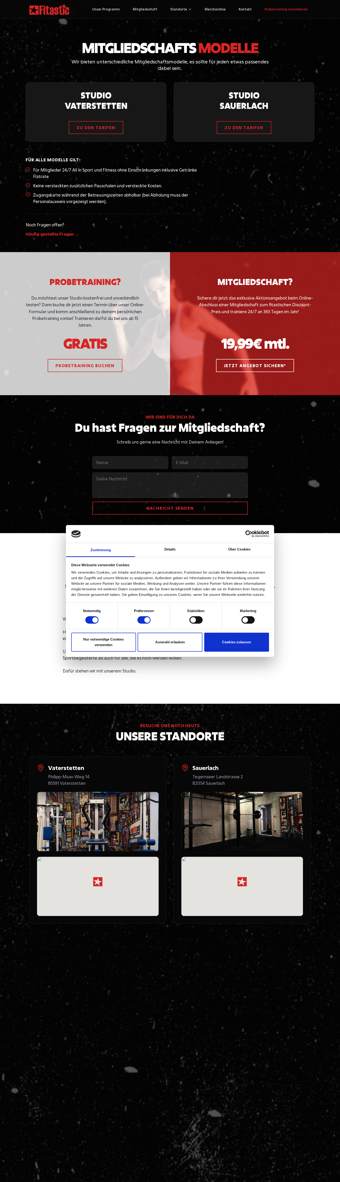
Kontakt (245, 9)
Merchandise (215, 9)
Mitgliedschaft (145, 9)
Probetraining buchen (85, 365)
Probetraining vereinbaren (286, 9)
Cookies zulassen (236, 642)
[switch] (144, 620)
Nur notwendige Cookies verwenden (103, 642)
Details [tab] (170, 549)
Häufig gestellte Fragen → (52, 234)
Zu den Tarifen (96, 127)
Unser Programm (106, 9)
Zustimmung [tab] (100, 550)
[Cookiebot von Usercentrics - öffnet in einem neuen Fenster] (249, 533)
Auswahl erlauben (170, 642)
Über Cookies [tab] (239, 549)
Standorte (178, 9)
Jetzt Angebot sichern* (255, 365)
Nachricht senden (170, 508)
